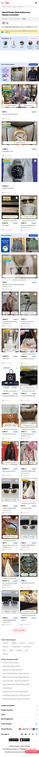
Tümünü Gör (32, 38)
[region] (20, 45)
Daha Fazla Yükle (19, 630)
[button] (2, 3)
